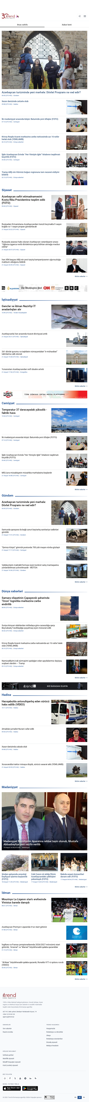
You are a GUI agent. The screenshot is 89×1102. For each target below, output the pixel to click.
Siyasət (7, 190)
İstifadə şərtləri (8, 1055)
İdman (6, 893)
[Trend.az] (10, 16)
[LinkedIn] (30, 1078)
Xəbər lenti (67, 25)
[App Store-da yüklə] (12, 1088)
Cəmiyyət (8, 403)
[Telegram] (25, 1078)
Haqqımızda (50, 1028)
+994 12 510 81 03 (9, 1014)
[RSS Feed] (35, 1078)
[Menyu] (84, 16)
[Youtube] (20, 1078)
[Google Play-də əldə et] (30, 1088)
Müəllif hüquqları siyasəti (12, 1062)
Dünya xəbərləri (12, 591)
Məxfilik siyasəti (8, 1058)
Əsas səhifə (22, 25)
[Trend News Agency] (9, 996)
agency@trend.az (8, 1017)
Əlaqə (48, 1035)
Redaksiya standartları (54, 1039)
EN (75, 1097)
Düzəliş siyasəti (51, 1042)
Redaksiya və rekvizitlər (54, 1032)
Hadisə (6, 695)
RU (84, 1097)
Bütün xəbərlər (80, 276)
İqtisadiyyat (10, 299)
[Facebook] (10, 1078)
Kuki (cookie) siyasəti (10, 1065)
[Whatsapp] (5, 1078)
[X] (15, 1078)
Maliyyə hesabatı (52, 1045)
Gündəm (7, 495)
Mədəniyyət (10, 787)
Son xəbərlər (7, 1028)
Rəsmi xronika (8, 1032)
